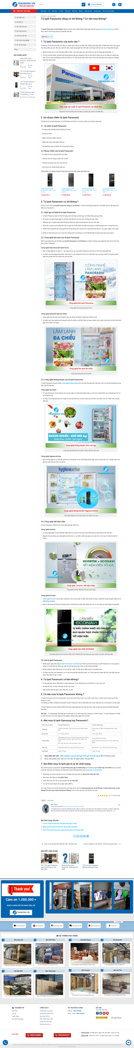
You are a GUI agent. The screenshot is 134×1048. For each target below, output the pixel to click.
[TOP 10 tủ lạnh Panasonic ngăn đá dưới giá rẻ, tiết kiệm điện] (50, 858)
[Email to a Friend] (81, 836)
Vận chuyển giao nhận (46, 1019)
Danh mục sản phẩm (23, 11)
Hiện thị (50, 36)
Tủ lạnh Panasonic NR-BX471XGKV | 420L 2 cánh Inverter (109, 190)
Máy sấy (74, 11)
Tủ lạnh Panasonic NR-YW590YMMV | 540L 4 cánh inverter (69, 190)
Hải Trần (54, 804)
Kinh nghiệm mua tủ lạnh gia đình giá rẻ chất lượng (80, 756)
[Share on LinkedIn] (87, 836)
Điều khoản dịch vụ (45, 1024)
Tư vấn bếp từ (19, 22)
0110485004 (48, 1044)
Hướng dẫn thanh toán (46, 1013)
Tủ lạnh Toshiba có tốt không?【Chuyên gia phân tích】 (100, 844)
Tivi (49, 11)
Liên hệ (14, 1013)
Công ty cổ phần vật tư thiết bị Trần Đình (73, 806)
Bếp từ (81, 11)
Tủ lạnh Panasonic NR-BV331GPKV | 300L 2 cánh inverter (89, 190)
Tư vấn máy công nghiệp (22, 40)
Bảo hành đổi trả (45, 1016)
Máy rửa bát (88, 11)
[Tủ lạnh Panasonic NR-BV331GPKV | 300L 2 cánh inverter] (91, 180)
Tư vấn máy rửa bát (20, 31)
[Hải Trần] (45, 809)
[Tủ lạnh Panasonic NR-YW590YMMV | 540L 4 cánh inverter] (70, 180)
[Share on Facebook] (74, 836)
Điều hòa (54, 11)
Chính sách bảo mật (46, 1021)
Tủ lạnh (61, 11)
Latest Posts (50, 800)
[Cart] (120, 4)
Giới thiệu (43, 11)
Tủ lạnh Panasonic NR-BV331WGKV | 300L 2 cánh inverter (48, 190)
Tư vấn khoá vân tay (21, 36)
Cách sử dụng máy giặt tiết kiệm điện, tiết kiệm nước (60, 844)
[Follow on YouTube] (107, 1013)
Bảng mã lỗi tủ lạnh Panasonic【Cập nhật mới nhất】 (28, 61)
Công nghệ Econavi (49, 599)
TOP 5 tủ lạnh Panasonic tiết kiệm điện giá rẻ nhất (60, 823)
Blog (16, 49)
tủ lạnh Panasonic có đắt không (70, 664)
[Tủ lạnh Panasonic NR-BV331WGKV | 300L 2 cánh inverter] (50, 180)
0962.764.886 (77, 1011)
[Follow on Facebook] (97, 1013)
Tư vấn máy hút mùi (20, 26)
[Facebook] (119, 805)
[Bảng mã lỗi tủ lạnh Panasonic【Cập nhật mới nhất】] (71, 858)
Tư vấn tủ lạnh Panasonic (49, 16)
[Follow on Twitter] (100, 1013)
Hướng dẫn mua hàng (46, 1011)
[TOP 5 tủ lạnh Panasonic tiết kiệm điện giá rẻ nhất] (91, 858)
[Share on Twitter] (77, 836)
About (43, 800)
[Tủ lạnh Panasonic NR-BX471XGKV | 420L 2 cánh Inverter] (111, 180)
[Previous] (41, 186)
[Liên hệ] (128, 1043)
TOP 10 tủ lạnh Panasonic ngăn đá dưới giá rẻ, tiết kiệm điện (63, 830)
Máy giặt (67, 11)
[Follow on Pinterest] (104, 1013)
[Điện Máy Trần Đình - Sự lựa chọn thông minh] (23, 4)
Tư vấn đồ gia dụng (20, 45)
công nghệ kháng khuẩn (70, 383)
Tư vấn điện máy (20, 17)
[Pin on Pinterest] (84, 836)
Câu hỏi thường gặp (108, 11)
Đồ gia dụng (97, 11)
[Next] (121, 186)
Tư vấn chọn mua (96, 4)
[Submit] (83, 4)
